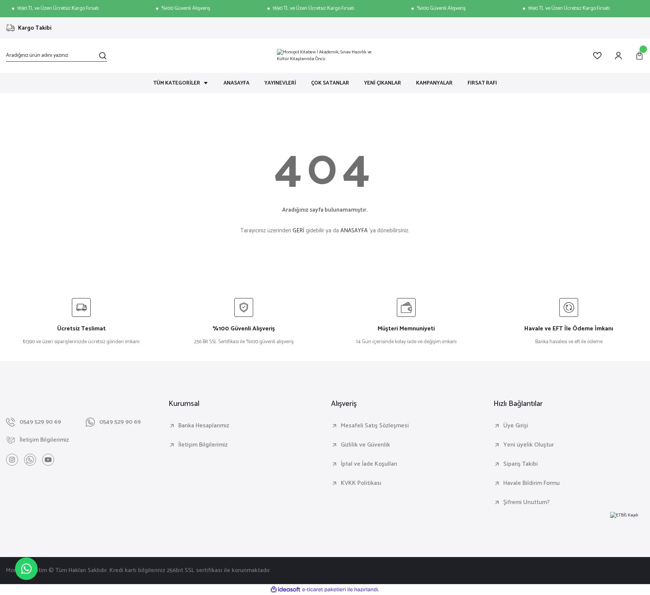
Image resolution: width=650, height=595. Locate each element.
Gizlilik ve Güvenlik (365, 445)
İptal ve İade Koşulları (369, 464)
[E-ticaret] (324, 589)
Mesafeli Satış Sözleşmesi (375, 425)
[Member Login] (618, 55)
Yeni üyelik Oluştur (528, 445)
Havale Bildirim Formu (531, 483)
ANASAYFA (354, 230)
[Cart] (639, 55)
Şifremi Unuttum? (526, 502)
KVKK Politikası (361, 483)
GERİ (298, 230)
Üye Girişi (515, 425)
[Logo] (325, 55)
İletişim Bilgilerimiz (203, 445)
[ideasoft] (285, 589)
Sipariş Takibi (520, 464)
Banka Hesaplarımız (203, 425)
